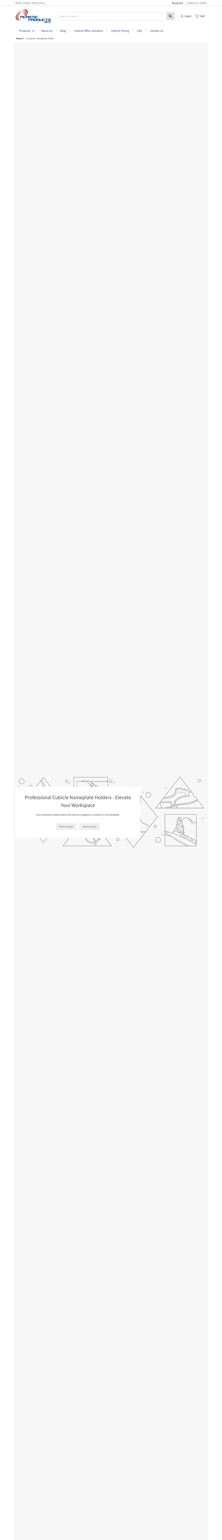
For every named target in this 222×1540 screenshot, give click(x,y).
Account (177, 3)
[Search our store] (170, 16)
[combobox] (116, 16)
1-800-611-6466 (196, 3)
